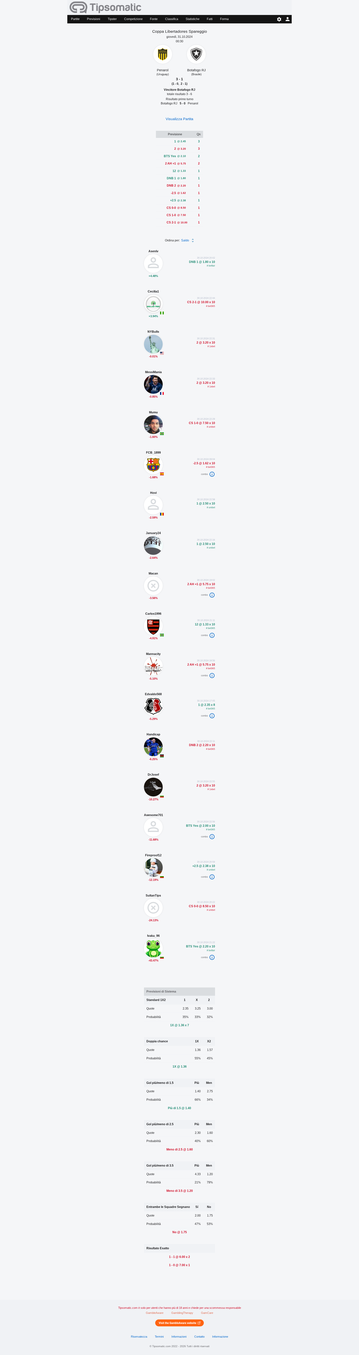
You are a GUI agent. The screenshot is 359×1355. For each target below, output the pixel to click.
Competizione (133, 19)
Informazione (220, 1336)
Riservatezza (139, 1336)
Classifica (171, 19)
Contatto (199, 1336)
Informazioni (178, 1336)
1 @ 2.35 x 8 (206, 704)
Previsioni (93, 19)
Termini (159, 1336)
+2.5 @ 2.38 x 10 (203, 866)
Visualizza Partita (179, 119)
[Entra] (287, 19)
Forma (224, 19)
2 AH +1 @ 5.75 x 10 (201, 584)
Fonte (154, 19)
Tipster (112, 19)
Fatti (210, 19)
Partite (75, 19)
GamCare (207, 1312)
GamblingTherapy (182, 1312)
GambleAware (154, 1312)
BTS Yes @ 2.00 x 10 (200, 825)
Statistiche (193, 19)
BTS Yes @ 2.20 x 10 (200, 946)
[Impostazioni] (279, 19)
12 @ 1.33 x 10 (205, 624)
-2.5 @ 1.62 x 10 (204, 463)
